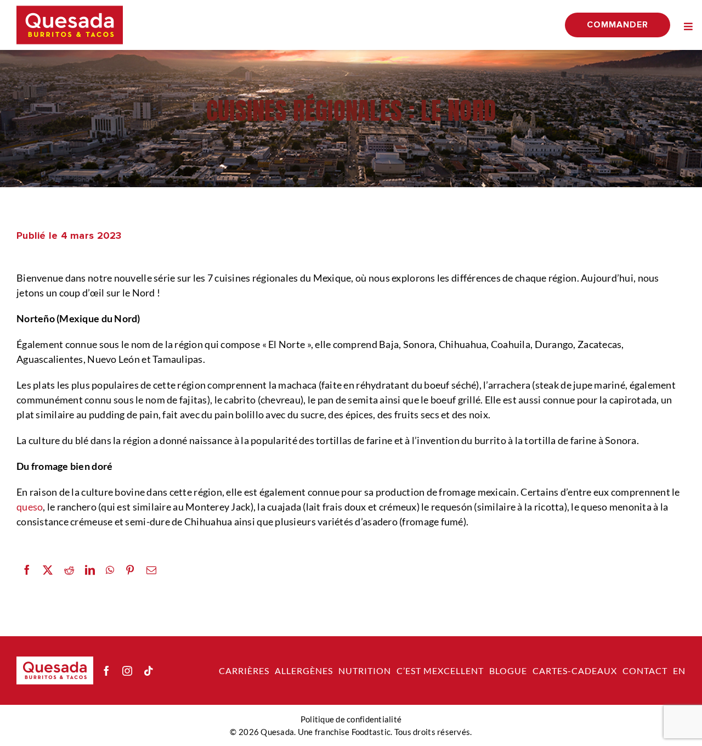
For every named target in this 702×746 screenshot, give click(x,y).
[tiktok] (149, 671)
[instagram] (127, 671)
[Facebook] (26, 569)
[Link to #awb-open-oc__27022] (688, 26)
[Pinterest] (130, 569)
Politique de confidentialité (351, 719)
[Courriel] (151, 569)
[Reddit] (69, 569)
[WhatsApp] (110, 569)
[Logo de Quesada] (69, 10)
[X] (47, 569)
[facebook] (106, 671)
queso (29, 507)
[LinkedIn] (90, 569)
